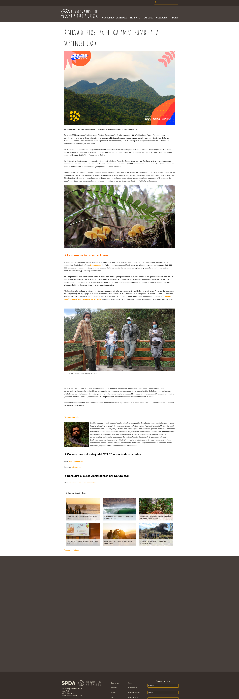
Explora (148, 18)
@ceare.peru (77, 467)
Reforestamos (132, 688)
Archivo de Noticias (71, 550)
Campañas (121, 18)
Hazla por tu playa (134, 693)
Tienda (130, 683)
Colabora (161, 18)
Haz (112, 697)
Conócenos (108, 18)
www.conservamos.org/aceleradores (83, 483)
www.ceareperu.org (76, 461)
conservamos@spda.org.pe (72, 695)
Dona (175, 18)
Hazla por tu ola (133, 697)
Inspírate (135, 18)
